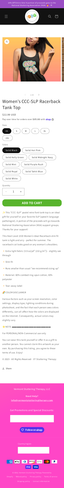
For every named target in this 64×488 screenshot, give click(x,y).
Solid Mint (11, 164)
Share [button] (9, 368)
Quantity (6, 185)
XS (7, 131)
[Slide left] (25, 94)
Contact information (41, 481)
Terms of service (50, 476)
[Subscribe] (50, 418)
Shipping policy (23, 481)
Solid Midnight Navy (42, 157)
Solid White (12, 178)
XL (45, 131)
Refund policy (21, 476)
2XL (7, 138)
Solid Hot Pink (33, 150)
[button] (6, 16)
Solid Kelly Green (15, 157)
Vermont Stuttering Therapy (30, 473)
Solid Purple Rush (33, 164)
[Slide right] (38, 94)
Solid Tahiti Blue (34, 171)
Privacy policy (35, 476)
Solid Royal (12, 171)
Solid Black (11, 150)
